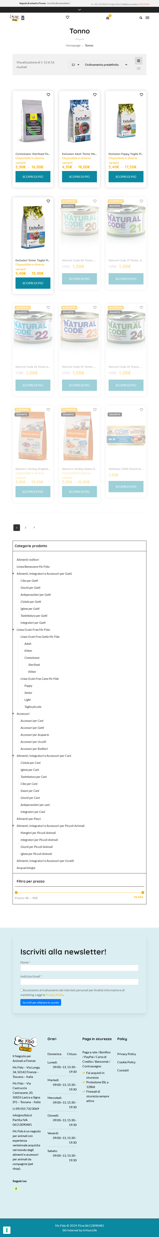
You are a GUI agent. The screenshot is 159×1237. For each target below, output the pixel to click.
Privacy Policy (55, 995)
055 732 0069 (100, 4)
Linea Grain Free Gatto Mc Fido (40, 636)
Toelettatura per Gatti (34, 615)
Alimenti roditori (28, 559)
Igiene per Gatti (30, 608)
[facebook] (16, 1188)
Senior (28, 692)
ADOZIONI (144, 4)
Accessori (23, 713)
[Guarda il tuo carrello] (107, 17)
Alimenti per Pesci (29, 818)
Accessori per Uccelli (33, 741)
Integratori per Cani (33, 811)
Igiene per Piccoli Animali (36, 853)
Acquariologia (26, 867)
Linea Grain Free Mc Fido (33, 629)
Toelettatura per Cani (34, 776)
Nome (25, 962)
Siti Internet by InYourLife (79, 1230)
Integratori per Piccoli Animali (39, 839)
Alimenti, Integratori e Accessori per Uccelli (45, 860)
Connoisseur (32, 657)
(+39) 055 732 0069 (26, 1108)
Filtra (138, 897)
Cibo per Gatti (29, 580)
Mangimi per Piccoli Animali (38, 832)
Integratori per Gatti (33, 622)
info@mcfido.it (115, 4)
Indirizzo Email (31, 976)
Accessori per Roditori (34, 748)
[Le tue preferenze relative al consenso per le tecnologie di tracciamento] (6, 1230)
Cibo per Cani (29, 783)
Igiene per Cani (30, 769)
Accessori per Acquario (35, 734)
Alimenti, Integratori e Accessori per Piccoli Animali (51, 825)
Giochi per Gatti (30, 587)
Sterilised (34, 664)
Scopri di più (32, 176)
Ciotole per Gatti (31, 601)
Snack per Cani (30, 790)
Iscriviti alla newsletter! (58, 3)
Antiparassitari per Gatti (36, 594)
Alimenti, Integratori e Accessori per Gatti (44, 573)
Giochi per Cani (30, 797)
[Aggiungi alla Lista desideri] (48, 94)
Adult (27, 643)
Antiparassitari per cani (35, 804)
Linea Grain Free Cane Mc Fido (40, 678)
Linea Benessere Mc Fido (33, 566)
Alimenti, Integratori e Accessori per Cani (44, 755)
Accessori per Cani (32, 720)
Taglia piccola (32, 706)
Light (27, 699)
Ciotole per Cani (31, 762)
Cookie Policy (126, 1062)
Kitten (28, 650)
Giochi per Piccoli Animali (37, 846)
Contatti (123, 1070)
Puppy (28, 685)
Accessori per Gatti (32, 727)
